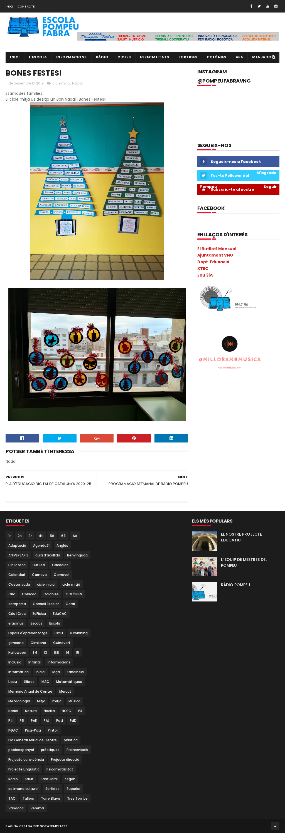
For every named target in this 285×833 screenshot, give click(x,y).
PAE (34, 720)
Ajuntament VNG (215, 255)
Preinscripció (77, 749)
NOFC (66, 710)
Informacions (71, 57)
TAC (12, 798)
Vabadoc (16, 808)
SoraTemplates (54, 826)
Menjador (263, 57)
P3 (80, 710)
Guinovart (61, 642)
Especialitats (154, 57)
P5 (22, 720)
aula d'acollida (47, 555)
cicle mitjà (61, 83)
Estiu (59, 633)
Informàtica (18, 672)
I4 (67, 652)
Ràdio (13, 779)
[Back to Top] (275, 826)
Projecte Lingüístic (24, 769)
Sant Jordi (49, 779)
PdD (73, 720)
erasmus (16, 623)
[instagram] (275, 6)
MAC (45, 681)
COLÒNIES (74, 594)
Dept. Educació (213, 262)
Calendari (16, 574)
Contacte (26, 6)
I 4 (35, 652)
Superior (73, 788)
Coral (70, 603)
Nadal (77, 83)
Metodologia (19, 701)
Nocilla (49, 710)
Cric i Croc (17, 613)
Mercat (65, 691)
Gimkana (38, 642)
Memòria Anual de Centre (30, 691)
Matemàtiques (69, 681)
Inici (9, 6)
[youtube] (267, 6)
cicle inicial (46, 584)
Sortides (188, 57)
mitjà (57, 701)
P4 (10, 720)
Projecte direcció (65, 759)
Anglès (62, 545)
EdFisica (39, 613)
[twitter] (259, 6)
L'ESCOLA (38, 57)
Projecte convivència (26, 759)
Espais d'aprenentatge (28, 633)
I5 (77, 652)
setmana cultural (23, 788)
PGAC (13, 730)
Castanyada (19, 584)
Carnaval (61, 574)
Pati (59, 720)
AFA (239, 57)
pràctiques (50, 749)
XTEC (202, 268)
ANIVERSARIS (18, 555)
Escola (54, 623)
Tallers (28, 798)
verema (37, 808)
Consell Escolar (46, 603)
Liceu (12, 681)
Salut (29, 779)
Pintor (53, 730)
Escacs (36, 623)
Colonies (51, 594)
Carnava (39, 574)
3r (30, 535)
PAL (46, 720)
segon (70, 779)
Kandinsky (75, 672)
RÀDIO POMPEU (235, 585)
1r (9, 535)
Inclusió (14, 662)
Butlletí (39, 565)
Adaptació (17, 545)
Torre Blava (50, 798)
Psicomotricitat (59, 769)
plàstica (71, 740)
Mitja (41, 701)
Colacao (29, 594)
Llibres (29, 681)
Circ (11, 594)
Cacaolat (60, 565)
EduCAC (60, 613)
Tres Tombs (77, 798)
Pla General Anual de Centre (32, 740)
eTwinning (79, 633)
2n (20, 535)
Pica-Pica (33, 730)
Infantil (34, 662)
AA (75, 535)
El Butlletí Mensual (216, 249)
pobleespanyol (21, 749)
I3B (56, 652)
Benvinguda (77, 555)
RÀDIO (102, 57)
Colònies (217, 57)
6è (63, 535)
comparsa (17, 603)
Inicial (40, 672)
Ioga (56, 672)
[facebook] (251, 6)
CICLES (124, 57)
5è (52, 535)
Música (74, 701)
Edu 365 (205, 275)
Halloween (17, 652)
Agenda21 (41, 545)
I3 (45, 652)
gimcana (16, 642)
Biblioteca (17, 565)
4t (41, 535)
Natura (31, 710)
